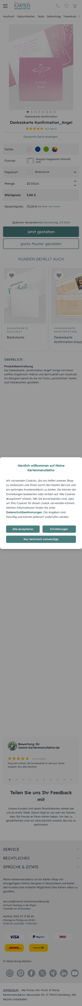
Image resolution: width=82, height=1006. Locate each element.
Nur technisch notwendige (41, 539)
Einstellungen (59, 529)
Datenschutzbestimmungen (24, 512)
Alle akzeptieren (22, 529)
